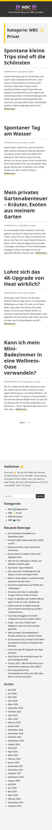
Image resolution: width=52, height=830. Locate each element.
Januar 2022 (13, 762)
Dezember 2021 (15, 766)
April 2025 (13, 715)
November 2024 (15, 733)
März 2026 (13, 704)
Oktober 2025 (14, 711)
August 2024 (14, 744)
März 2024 (13, 755)
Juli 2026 (12, 689)
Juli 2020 (12, 784)
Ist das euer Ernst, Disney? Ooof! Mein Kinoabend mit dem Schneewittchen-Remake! (26, 642)
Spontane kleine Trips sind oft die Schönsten (24, 56)
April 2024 (13, 751)
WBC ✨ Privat (15, 513)
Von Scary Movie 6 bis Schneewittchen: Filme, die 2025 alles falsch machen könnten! (25, 673)
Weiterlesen (9, 108)
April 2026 (13, 700)
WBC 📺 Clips (14, 520)
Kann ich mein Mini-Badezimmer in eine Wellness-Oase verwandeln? (23, 357)
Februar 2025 (14, 722)
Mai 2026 (12, 697)
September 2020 (16, 777)
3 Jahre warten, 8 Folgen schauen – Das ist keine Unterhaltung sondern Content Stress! (25, 608)
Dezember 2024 (15, 729)
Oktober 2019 (14, 806)
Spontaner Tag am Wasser (22, 130)
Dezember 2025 (15, 708)
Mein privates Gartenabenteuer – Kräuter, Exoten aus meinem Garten (26, 204)
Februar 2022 (14, 758)
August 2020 (14, 780)
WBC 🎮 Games (15, 516)
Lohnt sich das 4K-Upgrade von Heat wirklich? (24, 277)
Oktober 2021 (14, 773)
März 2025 (13, 719)
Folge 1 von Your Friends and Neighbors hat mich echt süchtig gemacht (23, 625)
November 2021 (15, 769)
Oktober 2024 (14, 737)
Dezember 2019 (15, 802)
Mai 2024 (12, 748)
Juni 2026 (12, 693)
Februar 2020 (14, 798)
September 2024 (16, 740)
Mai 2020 (12, 791)
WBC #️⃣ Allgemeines (18, 509)
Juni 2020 (12, 787)
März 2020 (13, 795)
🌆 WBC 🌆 (26, 7)
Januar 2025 (13, 726)
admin (31, 71)
